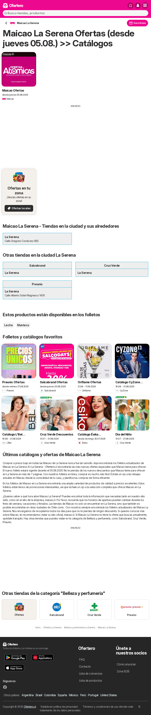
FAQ (82, 659)
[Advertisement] (75, 135)
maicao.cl (50, 500)
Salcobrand (125, 518)
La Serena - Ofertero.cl (44, 466)
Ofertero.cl (30, 706)
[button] (138, 5)
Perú (83, 695)
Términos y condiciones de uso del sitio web (108, 706)
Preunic (7, 522)
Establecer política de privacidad (59, 706)
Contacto (85, 666)
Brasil (39, 695)
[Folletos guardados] (130, 5)
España (62, 695)
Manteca (23, 325)
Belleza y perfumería (98, 518)
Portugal (93, 695)
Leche (8, 325)
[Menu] (145, 5)
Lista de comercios (90, 673)
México (73, 695)
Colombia (50, 695)
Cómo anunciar (126, 664)
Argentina (28, 695)
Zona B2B (123, 671)
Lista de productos (90, 680)
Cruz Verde (139, 518)
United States (108, 695)
